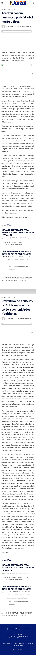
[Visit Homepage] (18, 3)
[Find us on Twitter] (16, 650)
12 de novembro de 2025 (19, 238)
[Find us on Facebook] (13, 650)
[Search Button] (33, 3)
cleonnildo (11, 26)
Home (3, 9)
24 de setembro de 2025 (19, 256)
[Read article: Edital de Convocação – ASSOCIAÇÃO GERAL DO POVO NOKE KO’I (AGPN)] (18, 267)
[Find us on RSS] (21, 650)
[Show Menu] (2, 3)
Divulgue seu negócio (22, 628)
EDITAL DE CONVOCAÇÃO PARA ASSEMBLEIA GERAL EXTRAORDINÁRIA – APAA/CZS (18, 232)
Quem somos (10, 628)
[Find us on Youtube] (18, 650)
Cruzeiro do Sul (10, 9)
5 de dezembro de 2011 (24, 26)
